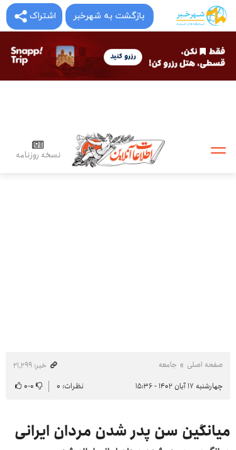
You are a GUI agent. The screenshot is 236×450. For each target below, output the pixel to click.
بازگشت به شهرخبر (109, 16)
